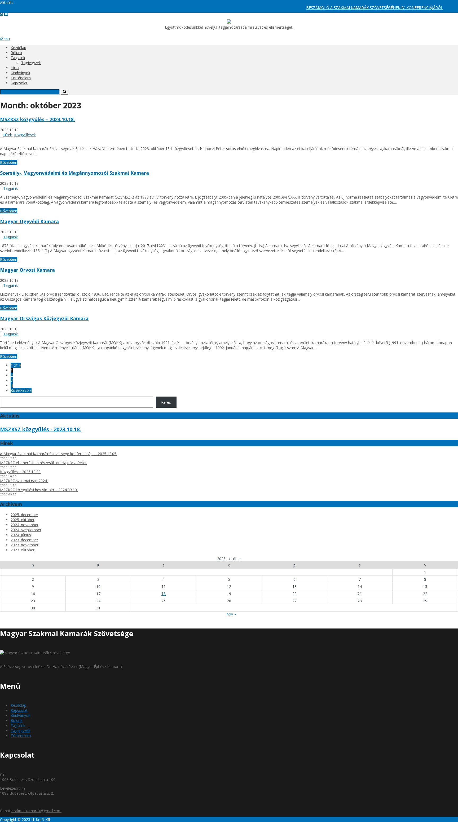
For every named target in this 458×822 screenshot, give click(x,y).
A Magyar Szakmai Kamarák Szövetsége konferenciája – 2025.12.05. (58, 453)
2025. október (22, 519)
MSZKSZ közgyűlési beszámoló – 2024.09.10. (39, 489)
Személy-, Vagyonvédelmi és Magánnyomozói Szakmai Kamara (74, 173)
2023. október (22, 549)
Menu (5, 38)
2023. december (24, 539)
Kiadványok (20, 72)
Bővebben (8, 162)
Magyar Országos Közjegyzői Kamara (44, 318)
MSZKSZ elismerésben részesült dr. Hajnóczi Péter (43, 462)
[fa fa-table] (6, 14)
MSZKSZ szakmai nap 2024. (24, 480)
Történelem (21, 77)
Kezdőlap (18, 47)
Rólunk (16, 52)
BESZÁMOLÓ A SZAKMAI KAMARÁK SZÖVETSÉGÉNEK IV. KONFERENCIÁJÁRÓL (363, 7)
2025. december (24, 514)
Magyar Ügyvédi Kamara (29, 221)
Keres (166, 402)
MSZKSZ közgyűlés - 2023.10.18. (40, 429)
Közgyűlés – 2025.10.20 (20, 471)
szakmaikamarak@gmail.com (36, 810)
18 (163, 593)
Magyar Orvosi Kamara (27, 270)
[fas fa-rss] (1, 14)
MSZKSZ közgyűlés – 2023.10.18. (37, 119)
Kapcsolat (19, 82)
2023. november (24, 544)
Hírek (15, 67)
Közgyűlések (25, 134)
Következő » (21, 390)
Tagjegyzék (31, 62)
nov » (231, 614)
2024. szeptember (26, 529)
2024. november (24, 524)
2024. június (21, 534)
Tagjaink (18, 57)
